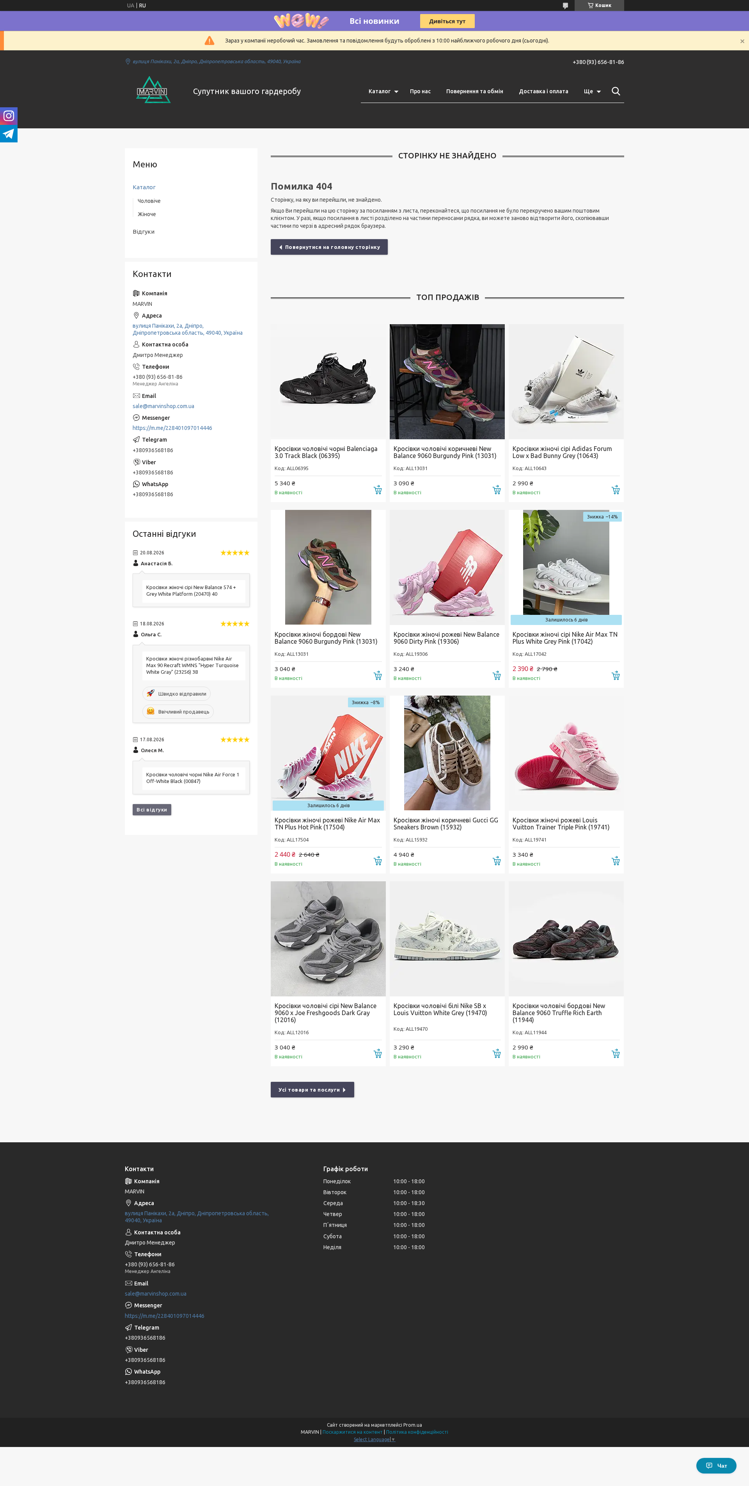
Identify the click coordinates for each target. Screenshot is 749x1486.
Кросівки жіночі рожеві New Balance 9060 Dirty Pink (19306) (446, 638)
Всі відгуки (152, 809)
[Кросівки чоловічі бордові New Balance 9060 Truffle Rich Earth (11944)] (566, 938)
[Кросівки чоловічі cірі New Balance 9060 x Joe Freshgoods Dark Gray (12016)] (328, 938)
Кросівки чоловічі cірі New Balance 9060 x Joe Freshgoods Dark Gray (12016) (325, 1012)
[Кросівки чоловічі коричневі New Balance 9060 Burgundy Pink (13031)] (447, 381)
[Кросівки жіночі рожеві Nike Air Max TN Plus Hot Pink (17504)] (328, 753)
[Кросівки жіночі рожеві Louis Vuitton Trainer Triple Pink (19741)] (566, 753)
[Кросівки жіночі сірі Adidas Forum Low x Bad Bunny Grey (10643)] (566, 381)
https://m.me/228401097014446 (172, 428)
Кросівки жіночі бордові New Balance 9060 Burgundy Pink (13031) (326, 638)
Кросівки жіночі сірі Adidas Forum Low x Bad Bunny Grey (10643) (562, 452)
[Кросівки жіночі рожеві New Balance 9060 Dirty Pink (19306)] (447, 567)
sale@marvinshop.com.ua (163, 406)
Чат (722, 1466)
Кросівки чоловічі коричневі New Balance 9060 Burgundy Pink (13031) (445, 452)
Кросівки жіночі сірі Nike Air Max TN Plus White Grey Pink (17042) (565, 638)
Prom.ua (412, 1424)
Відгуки (143, 231)
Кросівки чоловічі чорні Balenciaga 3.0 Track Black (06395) (326, 452)
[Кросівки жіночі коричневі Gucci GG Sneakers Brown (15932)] (447, 753)
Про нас (420, 91)
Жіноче (147, 214)
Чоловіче (149, 201)
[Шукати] (614, 91)
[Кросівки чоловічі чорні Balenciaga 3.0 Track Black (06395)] (328, 381)
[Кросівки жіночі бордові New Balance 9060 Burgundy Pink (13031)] (328, 567)
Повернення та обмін (474, 91)
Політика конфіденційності (417, 1432)
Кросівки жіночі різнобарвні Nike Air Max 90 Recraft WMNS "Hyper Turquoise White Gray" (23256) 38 (192, 665)
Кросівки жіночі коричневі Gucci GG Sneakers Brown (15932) (446, 824)
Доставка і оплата (543, 91)
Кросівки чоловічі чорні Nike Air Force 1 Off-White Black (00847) (192, 778)
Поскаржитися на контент (353, 1432)
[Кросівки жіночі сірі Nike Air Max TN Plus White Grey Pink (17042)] (566, 567)
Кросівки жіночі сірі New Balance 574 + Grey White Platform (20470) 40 (191, 590)
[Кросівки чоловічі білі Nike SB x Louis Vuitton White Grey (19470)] (447, 938)
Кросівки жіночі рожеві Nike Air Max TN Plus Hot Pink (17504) (327, 824)
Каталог (379, 91)
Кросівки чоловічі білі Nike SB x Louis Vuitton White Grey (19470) (440, 1009)
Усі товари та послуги (309, 1089)
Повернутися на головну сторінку (332, 247)
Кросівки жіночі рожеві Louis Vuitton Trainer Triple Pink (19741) (561, 824)
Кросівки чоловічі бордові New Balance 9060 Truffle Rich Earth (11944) (559, 1012)
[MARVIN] (154, 91)
